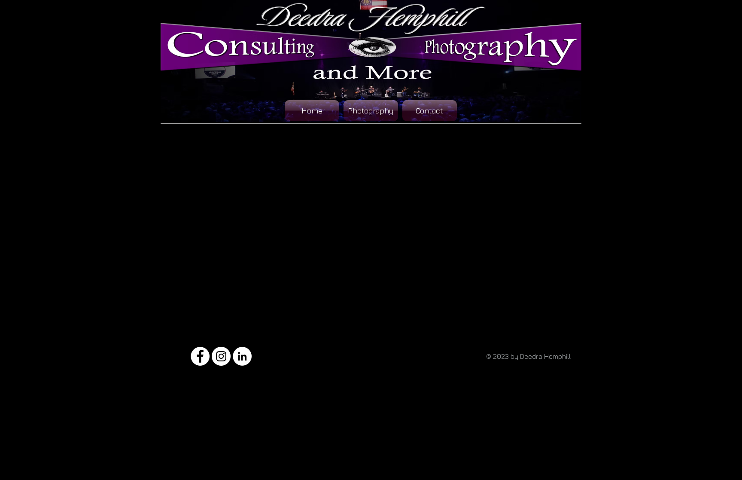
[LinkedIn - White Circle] (242, 356)
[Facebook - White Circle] (200, 356)
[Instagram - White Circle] (221, 356)
